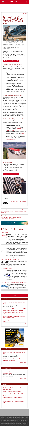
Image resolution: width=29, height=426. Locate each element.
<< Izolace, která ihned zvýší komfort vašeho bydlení (12, 209)
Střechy (3, 217)
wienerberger (4, 246)
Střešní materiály (17, 217)
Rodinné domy (4, 218)
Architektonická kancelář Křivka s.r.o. (10, 259)
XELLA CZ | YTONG (6, 268)
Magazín (5, 384)
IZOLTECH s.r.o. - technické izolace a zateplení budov (14, 282)
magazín (25, 13)
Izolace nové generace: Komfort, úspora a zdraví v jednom (13, 320)
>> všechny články (22, 323)
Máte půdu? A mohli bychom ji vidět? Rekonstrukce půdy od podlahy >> (14, 211)
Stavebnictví (11, 218)
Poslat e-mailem (14, 201)
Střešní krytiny (9, 217)
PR (10, 198)
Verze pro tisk (22, 201)
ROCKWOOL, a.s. (5, 232)
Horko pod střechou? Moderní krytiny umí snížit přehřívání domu (13, 313)
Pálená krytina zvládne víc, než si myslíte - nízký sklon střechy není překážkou (13, 359)
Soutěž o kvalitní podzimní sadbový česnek (12, 391)
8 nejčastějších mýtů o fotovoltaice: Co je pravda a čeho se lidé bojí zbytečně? (14, 316)
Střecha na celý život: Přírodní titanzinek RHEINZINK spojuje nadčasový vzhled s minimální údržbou (14, 309)
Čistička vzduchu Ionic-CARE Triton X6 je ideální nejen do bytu (14, 394)
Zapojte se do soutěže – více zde (11, 61)
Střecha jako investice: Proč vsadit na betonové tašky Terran (14, 352)
